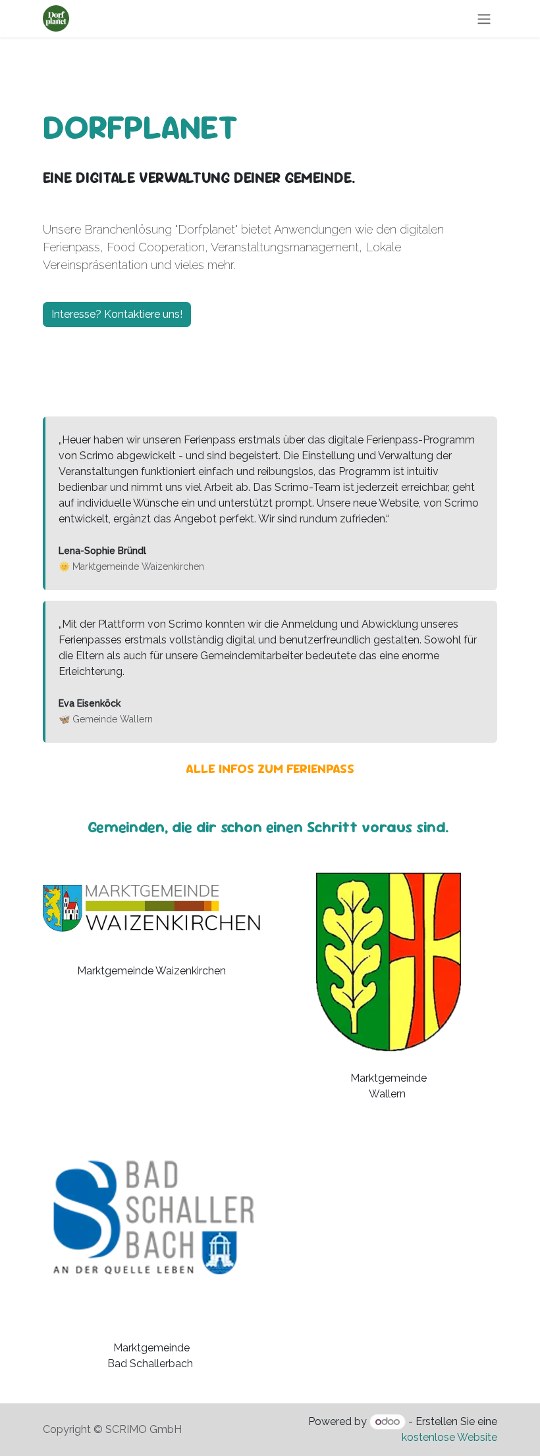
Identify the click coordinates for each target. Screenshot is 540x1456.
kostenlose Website (449, 1437)
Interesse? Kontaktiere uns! (116, 314)
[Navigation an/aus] (484, 18)
